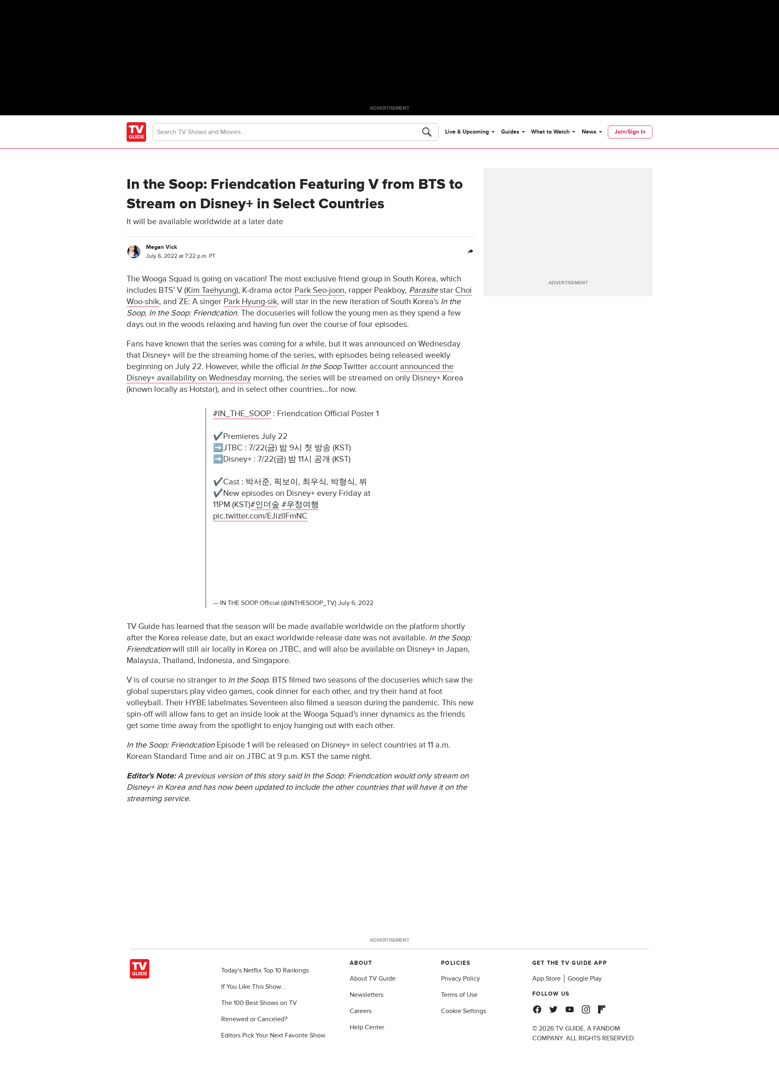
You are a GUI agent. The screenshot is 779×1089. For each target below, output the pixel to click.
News (589, 131)
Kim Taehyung (211, 290)
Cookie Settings (463, 1011)
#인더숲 (265, 505)
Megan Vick (161, 247)
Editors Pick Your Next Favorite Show (273, 1035)
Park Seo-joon (319, 290)
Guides (510, 131)
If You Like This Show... (253, 987)
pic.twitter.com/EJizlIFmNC (260, 516)
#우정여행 (300, 505)
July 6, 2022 (355, 603)
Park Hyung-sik (250, 302)
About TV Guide (373, 978)
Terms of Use (459, 995)
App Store (546, 978)
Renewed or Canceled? (254, 1019)
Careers (361, 1011)
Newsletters (366, 995)
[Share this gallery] (470, 251)
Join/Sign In (630, 131)
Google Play (585, 978)
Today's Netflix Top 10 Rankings (265, 970)
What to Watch (550, 131)
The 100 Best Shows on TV (259, 1003)
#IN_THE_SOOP (242, 414)
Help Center (367, 1027)
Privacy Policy (460, 978)
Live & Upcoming (467, 131)
